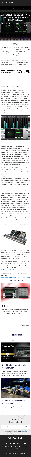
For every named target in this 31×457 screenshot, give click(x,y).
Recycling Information (15, 450)
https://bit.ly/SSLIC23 (8, 270)
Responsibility (15, 448)
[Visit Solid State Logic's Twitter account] (14, 443)
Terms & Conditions (6, 446)
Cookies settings (25, 446)
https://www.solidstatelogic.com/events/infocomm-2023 (15, 277)
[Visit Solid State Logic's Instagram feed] (25, 443)
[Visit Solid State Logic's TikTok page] (7, 443)
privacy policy (25, 431)
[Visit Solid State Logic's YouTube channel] (21, 443)
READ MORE (15, 338)
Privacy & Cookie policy (16, 446)
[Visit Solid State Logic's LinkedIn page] (18, 443)
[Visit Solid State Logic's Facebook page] (10, 443)
